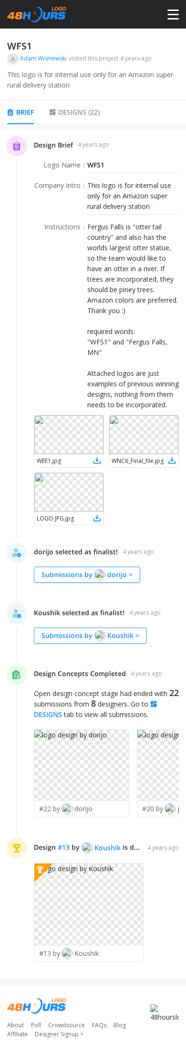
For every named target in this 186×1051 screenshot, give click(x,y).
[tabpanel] (93, 554)
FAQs (99, 1025)
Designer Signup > (59, 1034)
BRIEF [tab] (25, 112)
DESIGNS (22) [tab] (79, 112)
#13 (64, 847)
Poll (36, 1025)
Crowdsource (66, 1025)
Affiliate (17, 1034)
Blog (120, 1025)
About (15, 1025)
